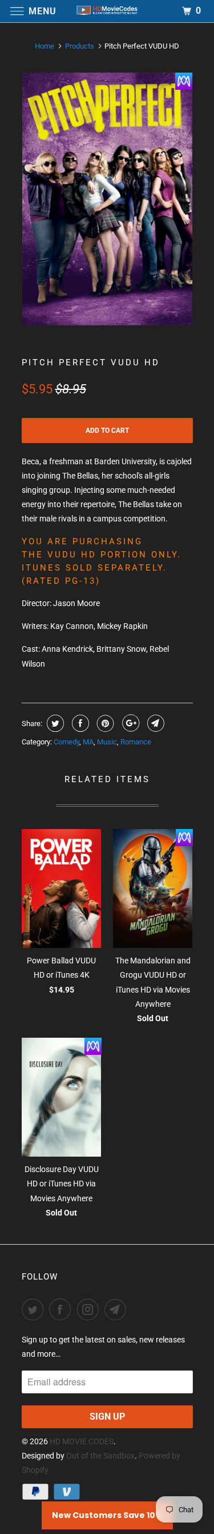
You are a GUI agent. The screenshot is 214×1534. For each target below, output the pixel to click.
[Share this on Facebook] (79, 723)
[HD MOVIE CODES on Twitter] (35, 1309)
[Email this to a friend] (154, 723)
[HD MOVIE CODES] (107, 11)
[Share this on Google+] (129, 723)
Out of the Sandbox (100, 1455)
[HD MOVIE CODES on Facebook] (62, 1309)
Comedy (66, 742)
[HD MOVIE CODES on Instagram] (90, 1309)
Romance (135, 742)
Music (107, 742)
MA (88, 742)
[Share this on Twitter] (54, 723)
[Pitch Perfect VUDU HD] (107, 199)
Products (79, 46)
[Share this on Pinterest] (104, 723)
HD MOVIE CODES (82, 1441)
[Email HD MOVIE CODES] (117, 1309)
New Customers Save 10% (107, 1515)
